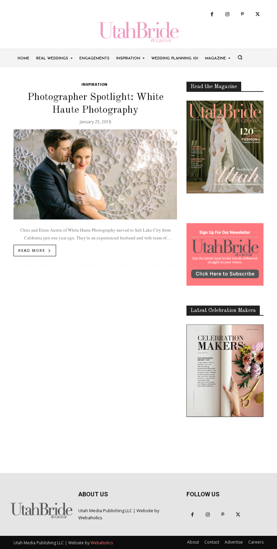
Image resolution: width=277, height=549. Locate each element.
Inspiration (94, 85)
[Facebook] (212, 14)
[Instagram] (227, 14)
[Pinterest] (242, 14)
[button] (240, 57)
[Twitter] (257, 14)
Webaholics (90, 518)
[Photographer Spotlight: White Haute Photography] (95, 174)
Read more (31, 251)
